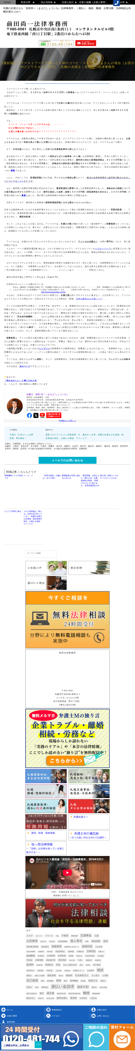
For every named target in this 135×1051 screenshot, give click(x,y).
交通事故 (85, 935)
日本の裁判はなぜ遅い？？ (89, 299)
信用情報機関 (62, 941)
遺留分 (94, 987)
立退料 (105, 975)
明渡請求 (49, 965)
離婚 (86, 993)
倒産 (86, 941)
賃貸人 (29, 987)
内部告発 (50, 951)
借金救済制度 (32, 947)
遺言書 (50, 993)
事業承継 (74, 936)
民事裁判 (40, 971)
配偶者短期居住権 (74, 993)
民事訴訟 (50, 971)
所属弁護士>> (81, 817)
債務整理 (57, 946)
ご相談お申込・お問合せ (16, 1045)
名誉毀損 (62, 956)
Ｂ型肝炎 (83, 998)
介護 (96, 935)
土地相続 (100, 956)
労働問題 (71, 951)
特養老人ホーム (78, 971)
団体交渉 (79, 956)
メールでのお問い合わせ (67, 460)
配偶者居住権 (61, 993)
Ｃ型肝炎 (93, 998)
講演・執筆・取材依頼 (43, 833)
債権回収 (87, 946)
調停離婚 (74, 981)
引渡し (80, 960)
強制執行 (89, 960)
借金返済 (45, 947)
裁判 (42, 981)
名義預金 (41, 956)
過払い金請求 (62, 986)
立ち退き (95, 975)
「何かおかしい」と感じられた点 (20, 380)
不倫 (57, 936)
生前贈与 (90, 971)
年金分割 (72, 960)
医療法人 (101, 951)
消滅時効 (67, 970)
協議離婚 (30, 956)
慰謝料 (30, 964)
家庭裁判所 (50, 960)
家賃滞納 (62, 960)
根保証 (88, 965)
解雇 (65, 981)
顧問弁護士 (62, 998)
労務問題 (91, 951)
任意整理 (32, 941)
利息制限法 (60, 951)
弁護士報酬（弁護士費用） (93, 2)
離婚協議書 (96, 993)
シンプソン (44, 348)
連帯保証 (44, 987)
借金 (105, 941)
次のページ (25, 366)
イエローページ (102, 248)
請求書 (83, 981)
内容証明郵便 (30, 951)
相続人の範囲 (39, 976)
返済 (36, 987)
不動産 (65, 935)
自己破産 (32, 980)
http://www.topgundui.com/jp (53, 292)
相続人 (29, 975)
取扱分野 (25, 2)
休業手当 (43, 941)
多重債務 (39, 960)
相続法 (61, 975)
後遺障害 (98, 960)
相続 (100, 970)
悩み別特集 (47, 2)
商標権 (71, 956)
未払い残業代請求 (70, 965)
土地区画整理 (90, 956)
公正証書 (98, 947)
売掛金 (29, 960)
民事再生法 (30, 971)
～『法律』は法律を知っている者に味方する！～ (45, 848)
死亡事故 (96, 965)
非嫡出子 (41, 998)
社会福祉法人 (82, 975)
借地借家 (95, 941)
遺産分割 (83, 987)
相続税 (69, 975)
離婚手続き (30, 998)
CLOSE (38, 1044)
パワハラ (49, 936)
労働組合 (80, 951)
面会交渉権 (50, 998)
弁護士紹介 (68, 2)
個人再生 (76, 941)
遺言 (42, 993)
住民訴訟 (52, 941)
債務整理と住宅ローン (71, 947)
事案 (13, 170)
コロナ (29, 935)
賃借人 (103, 981)
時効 (58, 965)
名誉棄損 (51, 956)
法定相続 (59, 970)
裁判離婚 (50, 981)
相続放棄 (51, 975)
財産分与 (92, 980)
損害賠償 (39, 965)
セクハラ (39, 936)
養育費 (73, 998)
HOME (7, 2)
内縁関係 (41, 951)
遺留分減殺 (103, 987)
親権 (58, 980)
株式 (81, 965)
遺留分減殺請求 (31, 993)
